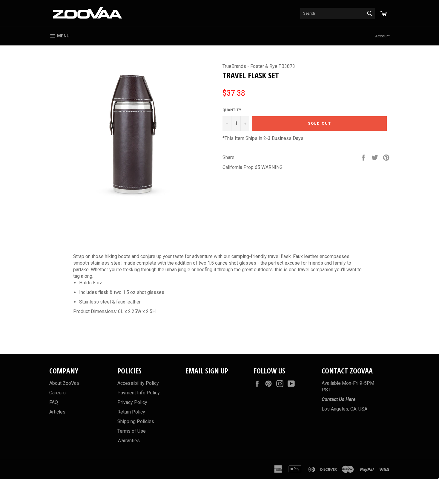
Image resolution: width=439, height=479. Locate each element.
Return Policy (131, 412)
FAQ (53, 402)
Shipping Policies (135, 421)
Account (382, 36)
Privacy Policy (132, 402)
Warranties (128, 440)
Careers (57, 393)
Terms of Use (131, 431)
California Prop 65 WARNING (252, 167)
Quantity (231, 110)
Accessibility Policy (138, 383)
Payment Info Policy (138, 393)
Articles (57, 412)
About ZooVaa (64, 383)
